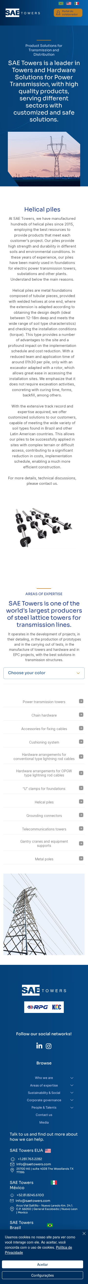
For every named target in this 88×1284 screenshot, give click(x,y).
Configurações (42, 1275)
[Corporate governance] (72, 1100)
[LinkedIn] (39, 1046)
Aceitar (42, 1264)
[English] (69, 3)
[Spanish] (76, 3)
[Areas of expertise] (72, 1085)
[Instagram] (48, 1046)
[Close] (81, 1236)
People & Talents (44, 1107)
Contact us (44, 1115)
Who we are (44, 1078)
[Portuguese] (61, 3)
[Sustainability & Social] (72, 1092)
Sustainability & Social (44, 1093)
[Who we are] (72, 1077)
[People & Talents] (72, 1107)
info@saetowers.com (33, 1164)
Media (44, 1122)
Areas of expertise (44, 1085)
